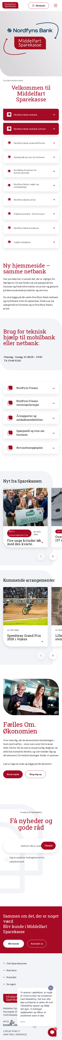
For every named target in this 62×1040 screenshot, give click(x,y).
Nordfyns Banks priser (25, 199)
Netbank (40, 5)
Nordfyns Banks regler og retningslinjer (26, 185)
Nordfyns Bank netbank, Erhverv (30, 128)
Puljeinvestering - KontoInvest (29, 213)
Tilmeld (48, 845)
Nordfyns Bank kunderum (26, 228)
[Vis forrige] (41, 556)
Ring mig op (36, 774)
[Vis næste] (53, 556)
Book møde (13, 774)
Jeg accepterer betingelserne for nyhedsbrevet (27, 859)
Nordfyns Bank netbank (25, 114)
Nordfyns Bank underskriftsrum (29, 143)
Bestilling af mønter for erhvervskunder (25, 171)
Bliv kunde (13, 943)
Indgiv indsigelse (22, 242)
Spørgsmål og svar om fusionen (29, 157)
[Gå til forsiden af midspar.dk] (10, 5)
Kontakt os (37, 943)
